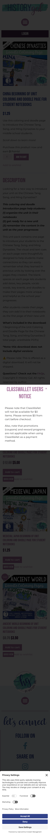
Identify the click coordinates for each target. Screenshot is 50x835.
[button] (46, 388)
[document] (25, 417)
